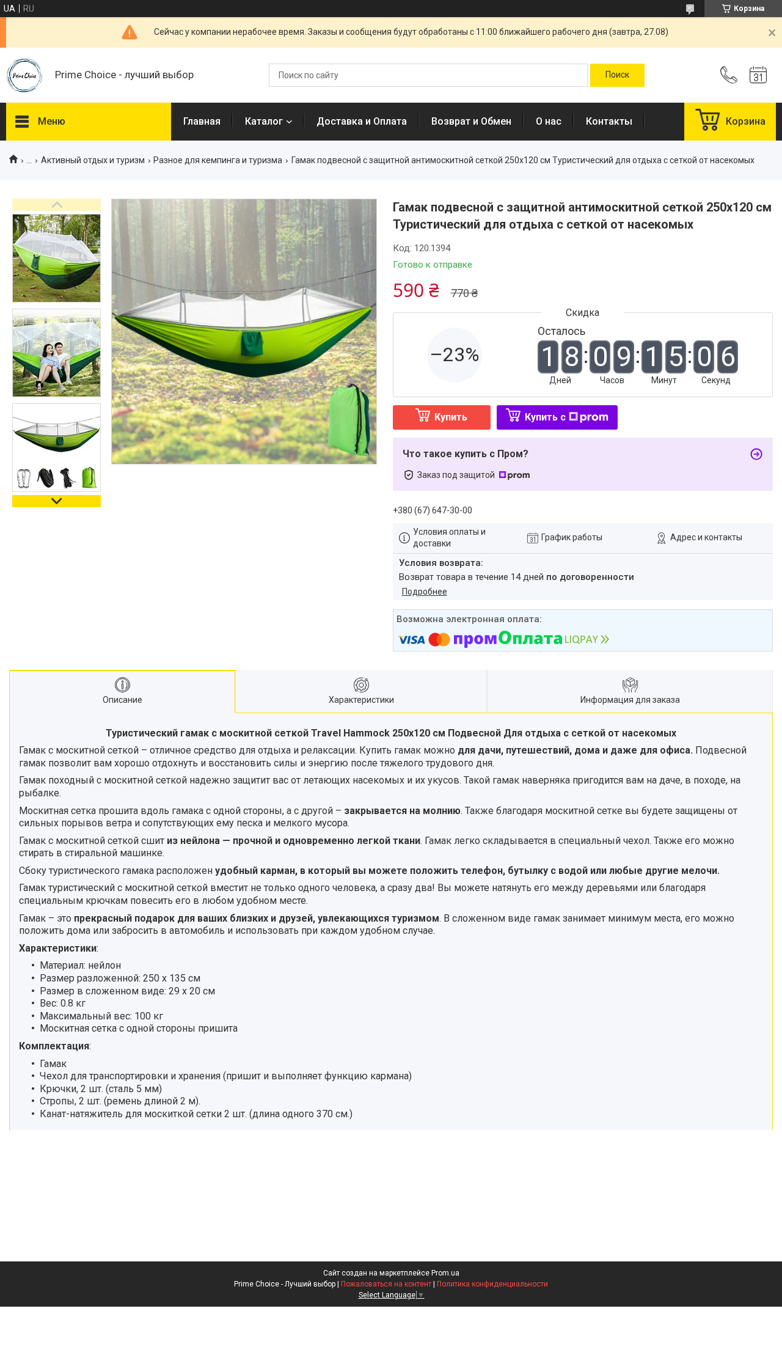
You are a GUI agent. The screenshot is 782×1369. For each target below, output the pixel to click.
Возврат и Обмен (471, 121)
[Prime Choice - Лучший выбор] (24, 75)
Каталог (264, 121)
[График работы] (758, 75)
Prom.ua (445, 1273)
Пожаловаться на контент (386, 1284)
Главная (202, 121)
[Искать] (617, 75)
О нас (548, 121)
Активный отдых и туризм (93, 160)
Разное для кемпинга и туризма (217, 160)
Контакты (609, 121)
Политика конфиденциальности (492, 1284)
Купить (450, 417)
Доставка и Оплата (361, 121)
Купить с (545, 417)
